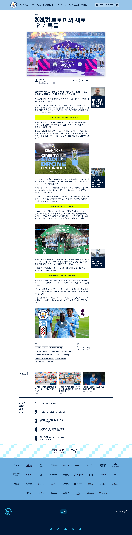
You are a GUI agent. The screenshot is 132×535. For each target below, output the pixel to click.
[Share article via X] (78, 80)
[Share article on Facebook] (82, 80)
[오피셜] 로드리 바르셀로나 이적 (52, 412)
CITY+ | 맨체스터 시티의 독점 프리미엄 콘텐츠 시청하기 (62, 117)
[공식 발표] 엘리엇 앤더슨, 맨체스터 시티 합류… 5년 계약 (52, 430)
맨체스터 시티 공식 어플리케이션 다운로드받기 (62, 275)
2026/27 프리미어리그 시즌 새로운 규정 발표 (52, 438)
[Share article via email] (87, 80)
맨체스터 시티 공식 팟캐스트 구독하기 (62, 206)
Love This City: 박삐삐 (49, 403)
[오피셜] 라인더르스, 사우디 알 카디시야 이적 (51, 421)
